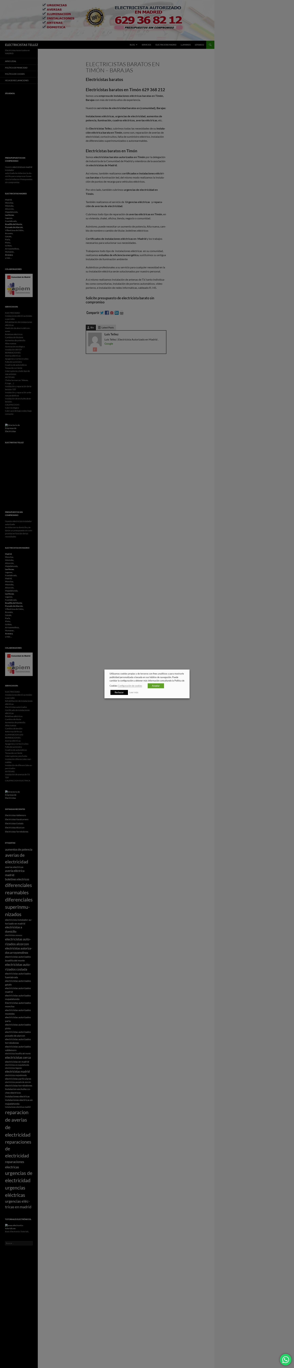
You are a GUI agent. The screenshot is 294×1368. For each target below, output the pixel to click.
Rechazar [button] (119, 692)
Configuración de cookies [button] (130, 686)
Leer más (133, 692)
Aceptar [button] (156, 686)
